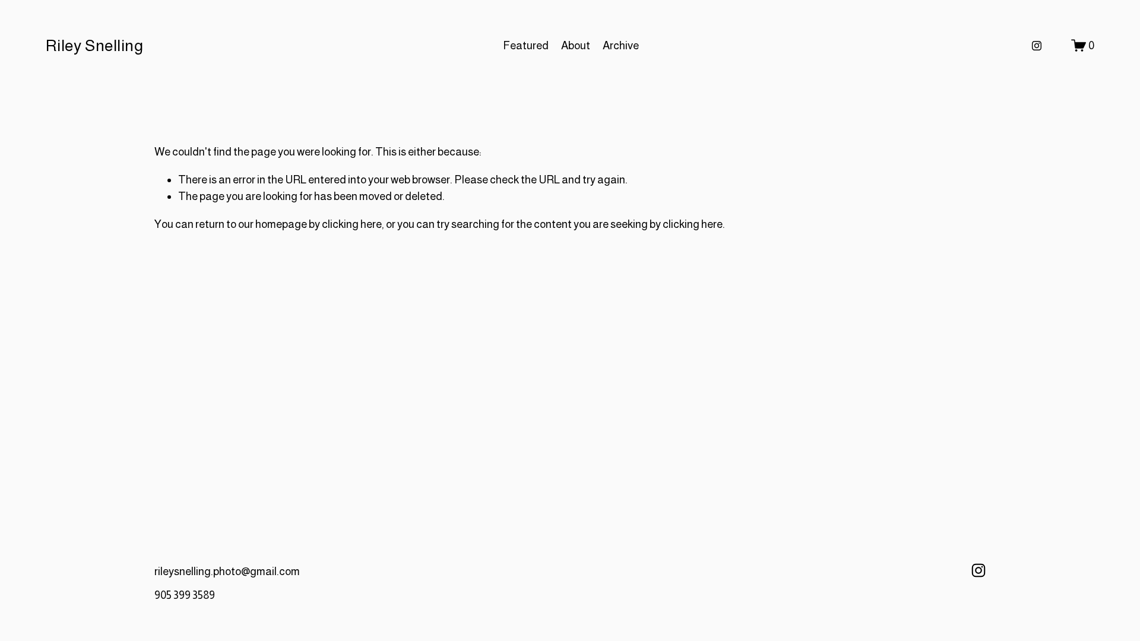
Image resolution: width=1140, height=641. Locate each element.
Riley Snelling (95, 45)
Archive (621, 45)
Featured (526, 45)
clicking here (352, 224)
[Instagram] (1037, 46)
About (575, 45)
